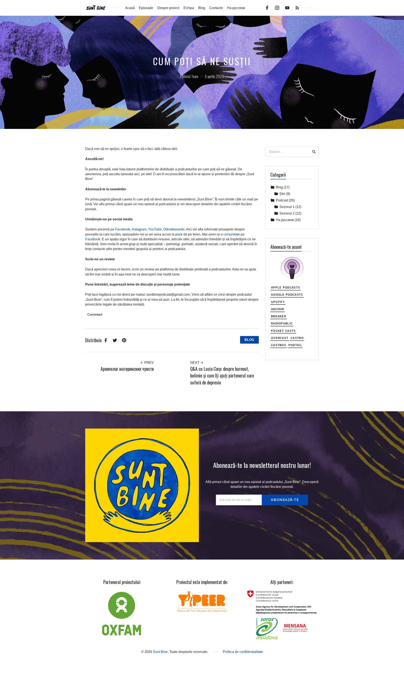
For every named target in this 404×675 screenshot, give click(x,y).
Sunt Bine (160, 652)
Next (195, 362)
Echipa (188, 8)
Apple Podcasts (285, 287)
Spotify (278, 302)
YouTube (155, 229)
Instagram (139, 229)
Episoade (146, 8)
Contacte (216, 8)
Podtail (295, 345)
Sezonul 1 (287, 207)
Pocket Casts (283, 330)
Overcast (279, 338)
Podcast (282, 200)
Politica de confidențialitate (243, 652)
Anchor (277, 309)
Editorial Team (189, 76)
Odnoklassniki (174, 229)
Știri (282, 194)
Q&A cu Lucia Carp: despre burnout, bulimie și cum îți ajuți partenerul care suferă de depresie (222, 375)
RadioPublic (282, 323)
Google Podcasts (287, 294)
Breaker (278, 316)
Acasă (130, 8)
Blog (201, 8)
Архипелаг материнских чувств (127, 368)
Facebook (122, 229)
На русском (236, 8)
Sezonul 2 (287, 213)
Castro (297, 338)
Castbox (278, 345)
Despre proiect (168, 8)
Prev (149, 362)
